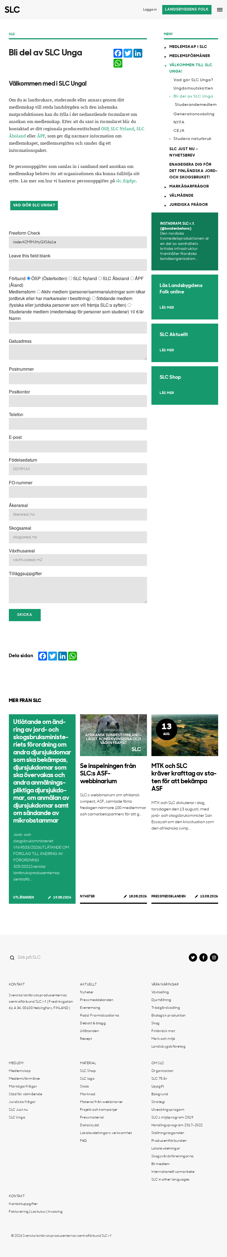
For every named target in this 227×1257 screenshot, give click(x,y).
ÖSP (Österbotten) (49, 278)
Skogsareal (20, 528)
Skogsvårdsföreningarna (172, 1156)
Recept (86, 1039)
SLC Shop (88, 1071)
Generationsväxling (194, 114)
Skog (155, 1023)
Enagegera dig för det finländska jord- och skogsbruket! (193, 171)
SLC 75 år (159, 1079)
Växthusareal (22, 550)
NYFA (179, 123)
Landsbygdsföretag (168, 1046)
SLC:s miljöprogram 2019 (172, 1117)
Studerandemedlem (196, 105)
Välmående (181, 196)
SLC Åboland (116, 278)
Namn (15, 318)
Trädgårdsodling (165, 1008)
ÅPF (41, 136)
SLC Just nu (18, 1110)
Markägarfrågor (189, 187)
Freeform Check (24, 233)
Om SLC (157, 1063)
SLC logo (87, 1079)
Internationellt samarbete (173, 1172)
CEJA (179, 131)
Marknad (88, 1094)
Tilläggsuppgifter (25, 573)
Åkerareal (18, 505)
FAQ (83, 1141)
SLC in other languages (170, 1179)
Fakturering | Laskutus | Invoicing (36, 1212)
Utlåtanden (23, 897)
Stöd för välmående (25, 1094)
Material (88, 1063)
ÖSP (104, 129)
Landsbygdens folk (187, 9)
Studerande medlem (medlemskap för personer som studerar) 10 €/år (76, 311)
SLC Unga (17, 1117)
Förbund (17, 278)
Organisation (162, 1071)
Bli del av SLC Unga (193, 96)
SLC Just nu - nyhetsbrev (183, 152)
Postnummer (21, 369)
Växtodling (160, 992)
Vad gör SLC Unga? (34, 205)
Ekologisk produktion (168, 1015)
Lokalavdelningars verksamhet (106, 1133)
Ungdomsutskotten (193, 88)
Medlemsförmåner (189, 56)
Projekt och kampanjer (99, 1110)
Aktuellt (88, 984)
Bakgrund (159, 1094)
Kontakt (17, 984)
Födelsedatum (23, 460)
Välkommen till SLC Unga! (190, 68)
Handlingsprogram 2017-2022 (177, 1125)
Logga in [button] (150, 9)
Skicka (24, 615)
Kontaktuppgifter (23, 1204)
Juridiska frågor (188, 205)
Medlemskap (20, 1071)
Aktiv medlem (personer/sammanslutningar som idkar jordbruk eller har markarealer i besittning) (77, 294)
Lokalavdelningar (165, 1148)
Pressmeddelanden (168, 896)
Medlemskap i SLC (188, 47)
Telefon (16, 414)
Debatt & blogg (93, 1023)
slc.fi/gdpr (126, 181)
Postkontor (19, 391)
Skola (84, 1086)
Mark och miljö (163, 1039)
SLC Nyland (122, 129)
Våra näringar (165, 984)
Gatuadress (20, 341)
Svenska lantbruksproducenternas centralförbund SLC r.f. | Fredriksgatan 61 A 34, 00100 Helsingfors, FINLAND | (41, 1002)
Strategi (158, 1102)
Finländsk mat (163, 1031)
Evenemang (90, 1008)
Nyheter (87, 896)
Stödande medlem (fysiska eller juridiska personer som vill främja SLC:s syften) (70, 301)
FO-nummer (20, 482)
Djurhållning (161, 1000)
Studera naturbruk (193, 139)
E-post (15, 437)
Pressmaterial (92, 1117)
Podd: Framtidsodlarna (99, 1015)
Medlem (16, 1063)
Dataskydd (89, 1125)
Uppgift (157, 1086)
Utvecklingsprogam (168, 1110)
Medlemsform (22, 291)
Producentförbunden (169, 1141)
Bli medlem (160, 1164)
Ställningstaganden (167, 1133)
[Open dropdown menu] (220, 9)
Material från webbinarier (101, 1102)
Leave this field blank (29, 255)
